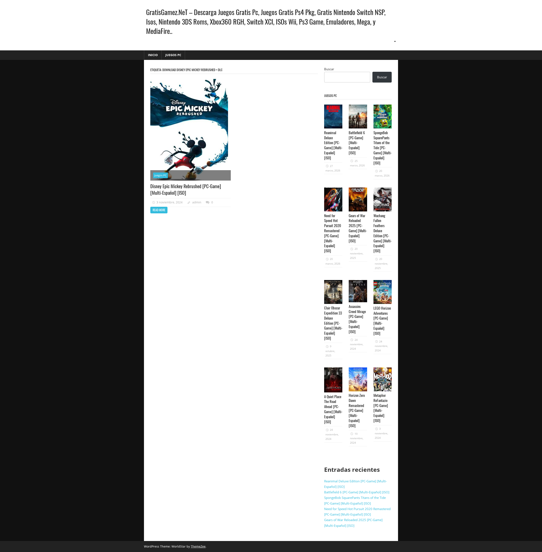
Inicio (153, 55)
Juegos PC (173, 55)
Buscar (329, 69)
